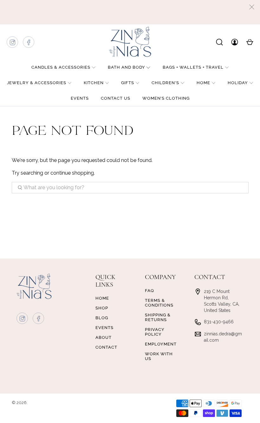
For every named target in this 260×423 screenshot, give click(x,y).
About (103, 337)
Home (203, 82)
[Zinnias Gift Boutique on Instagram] (12, 43)
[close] (252, 7)
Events (80, 98)
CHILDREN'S (165, 82)
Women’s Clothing (166, 98)
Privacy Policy (155, 332)
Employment (161, 344)
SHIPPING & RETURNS (158, 317)
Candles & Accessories (60, 67)
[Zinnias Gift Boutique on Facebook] (29, 43)
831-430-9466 (219, 321)
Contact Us (115, 98)
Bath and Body (126, 67)
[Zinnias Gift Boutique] (130, 42)
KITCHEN (94, 82)
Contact (106, 347)
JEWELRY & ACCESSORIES (36, 82)
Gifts (127, 82)
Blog (101, 317)
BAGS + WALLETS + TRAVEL (193, 67)
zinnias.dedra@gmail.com (223, 337)
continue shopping (72, 173)
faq (149, 290)
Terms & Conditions (159, 303)
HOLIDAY (238, 82)
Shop (101, 308)
